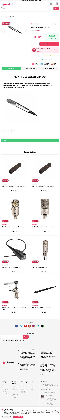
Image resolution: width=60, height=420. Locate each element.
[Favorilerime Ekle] (27, 158)
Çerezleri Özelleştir (6, 416)
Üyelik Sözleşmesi (14, 389)
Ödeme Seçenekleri (30, 68)
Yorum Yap (56, 55)
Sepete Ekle (50, 44)
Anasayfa (23, 384)
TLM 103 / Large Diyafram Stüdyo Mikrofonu (43, 227)
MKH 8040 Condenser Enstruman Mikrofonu (13, 186)
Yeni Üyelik (33, 387)
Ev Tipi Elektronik (5, 393)
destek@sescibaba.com (50, 392)
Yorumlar (4, 140)
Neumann (4, 224)
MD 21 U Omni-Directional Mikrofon (11, 267)
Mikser (3, 384)
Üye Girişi (33, 384)
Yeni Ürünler (23, 387)
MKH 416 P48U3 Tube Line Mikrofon (41, 308)
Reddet (35, 412)
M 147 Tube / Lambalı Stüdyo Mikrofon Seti (13, 227)
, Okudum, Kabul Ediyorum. (13, 340)
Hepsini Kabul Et (18, 416)
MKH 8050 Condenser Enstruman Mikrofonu (43, 186)
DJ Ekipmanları (5, 389)
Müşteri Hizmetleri (23, 392)
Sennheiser (35, 24)
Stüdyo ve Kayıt (5, 387)
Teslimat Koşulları (15, 386)
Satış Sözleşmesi (15, 392)
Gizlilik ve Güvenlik (14, 398)
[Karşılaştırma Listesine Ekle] (27, 156)
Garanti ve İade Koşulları (48, 68)
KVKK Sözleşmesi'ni (7, 340)
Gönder (26, 337)
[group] (15, 29)
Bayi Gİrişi (33, 389)
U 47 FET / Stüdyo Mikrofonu (39, 267)
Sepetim (23, 395)
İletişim (23, 389)
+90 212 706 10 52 (49, 389)
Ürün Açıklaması (11, 68)
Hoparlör (4, 391)
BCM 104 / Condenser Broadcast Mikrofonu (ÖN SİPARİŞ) (14, 308)
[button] (3, 31)
